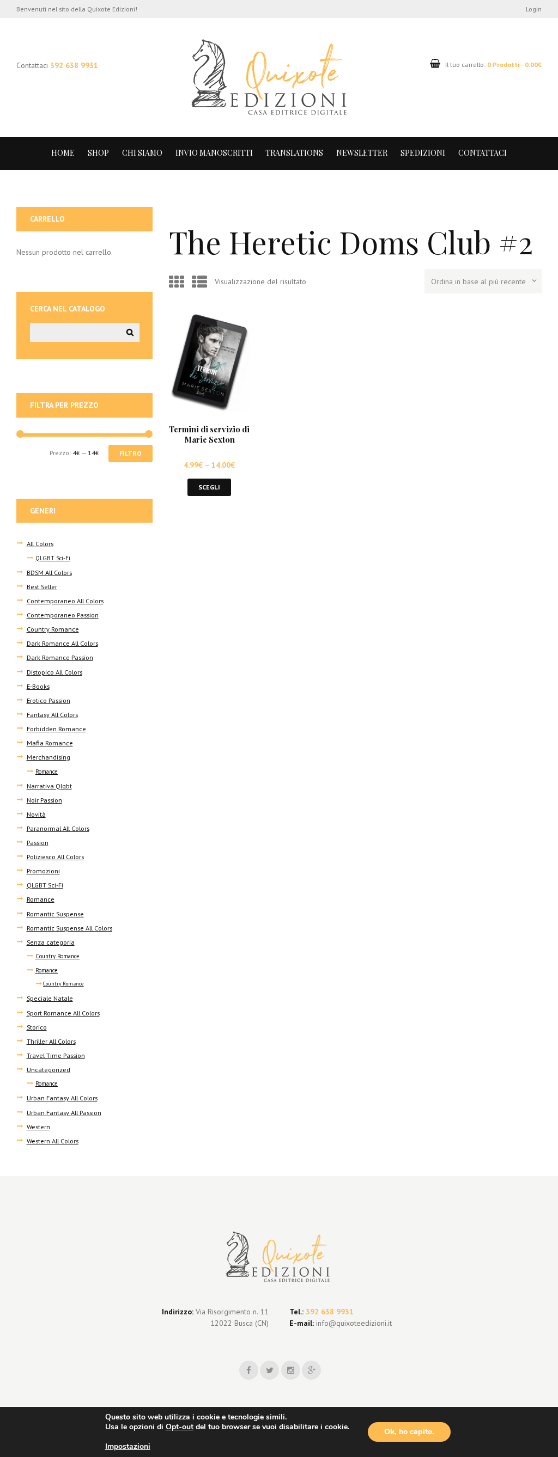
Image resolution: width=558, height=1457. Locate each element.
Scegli (209, 487)
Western (38, 1126)
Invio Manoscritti (214, 153)
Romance (46, 771)
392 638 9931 (74, 65)
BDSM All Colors (49, 572)
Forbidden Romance (56, 728)
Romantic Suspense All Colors (69, 927)
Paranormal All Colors (58, 828)
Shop (98, 153)
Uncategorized (48, 1069)
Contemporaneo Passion (63, 614)
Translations (294, 153)
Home (63, 153)
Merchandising (48, 756)
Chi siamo (142, 153)
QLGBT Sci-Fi (52, 558)
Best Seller (42, 586)
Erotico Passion (48, 700)
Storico (37, 1027)
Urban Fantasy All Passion (64, 1112)
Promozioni (43, 870)
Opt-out (179, 1427)
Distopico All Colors (54, 672)
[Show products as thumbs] (176, 282)
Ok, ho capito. (409, 1432)
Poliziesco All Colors (55, 856)
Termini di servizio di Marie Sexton (209, 434)
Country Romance (53, 629)
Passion (37, 842)
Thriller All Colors (51, 1041)
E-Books (38, 686)
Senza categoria (51, 942)
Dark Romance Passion (60, 657)
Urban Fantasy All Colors (62, 1097)
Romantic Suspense (55, 913)
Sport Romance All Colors (63, 1012)
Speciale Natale (50, 998)
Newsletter (361, 153)
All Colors (40, 543)
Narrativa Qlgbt (49, 785)
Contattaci (482, 153)
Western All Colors (52, 1140)
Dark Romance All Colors (62, 643)
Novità (36, 814)
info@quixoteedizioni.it (353, 1323)
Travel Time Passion (56, 1055)
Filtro (130, 453)
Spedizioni (423, 153)
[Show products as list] (199, 282)
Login (534, 8)
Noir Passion (44, 799)
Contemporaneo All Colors (65, 600)
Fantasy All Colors (52, 714)
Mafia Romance (50, 742)
